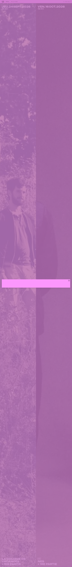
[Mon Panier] (68, 1)
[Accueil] (3, 1)
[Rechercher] (64, 1)
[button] (66, 1)
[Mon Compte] (69, 1)
